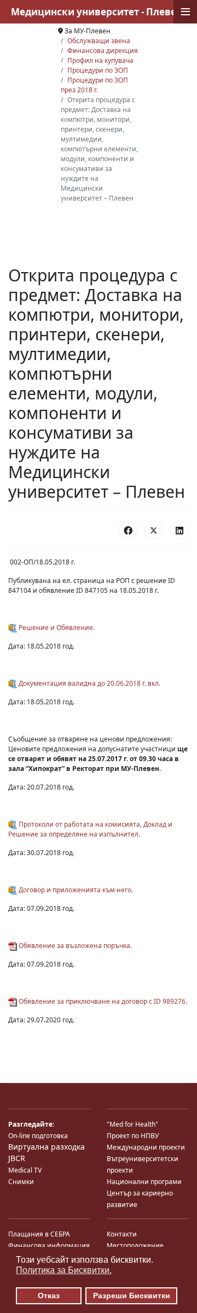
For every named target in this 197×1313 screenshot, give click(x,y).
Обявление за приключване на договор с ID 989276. (102, 1001)
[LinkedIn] (179, 530)
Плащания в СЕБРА (39, 1234)
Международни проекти (146, 1147)
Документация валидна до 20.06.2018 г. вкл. (88, 683)
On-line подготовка (38, 1135)
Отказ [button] (49, 1295)
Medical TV (25, 1170)
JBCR (16, 1158)
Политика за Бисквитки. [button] (64, 1270)
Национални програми (144, 1181)
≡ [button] (185, 11)
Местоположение (135, 1245)
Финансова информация (49, 1245)
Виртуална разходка (46, 1146)
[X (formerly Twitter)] (153, 530)
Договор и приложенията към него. (75, 889)
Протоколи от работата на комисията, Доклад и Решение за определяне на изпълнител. (90, 829)
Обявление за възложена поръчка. (74, 945)
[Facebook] (128, 530)
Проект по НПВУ (133, 1135)
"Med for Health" (132, 1124)
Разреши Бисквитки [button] (131, 1295)
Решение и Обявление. (56, 627)
